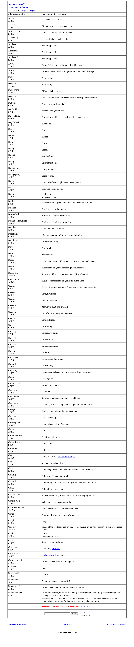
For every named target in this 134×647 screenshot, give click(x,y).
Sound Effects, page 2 (116, 624)
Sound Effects (20, 7)
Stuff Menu (67, 624)
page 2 (24, 11)
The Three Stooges (66, 456)
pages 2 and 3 (85, 606)
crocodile (56, 548)
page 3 (32, 11)
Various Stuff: (16, 4)
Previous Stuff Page (17, 624)
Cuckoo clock (48, 555)
